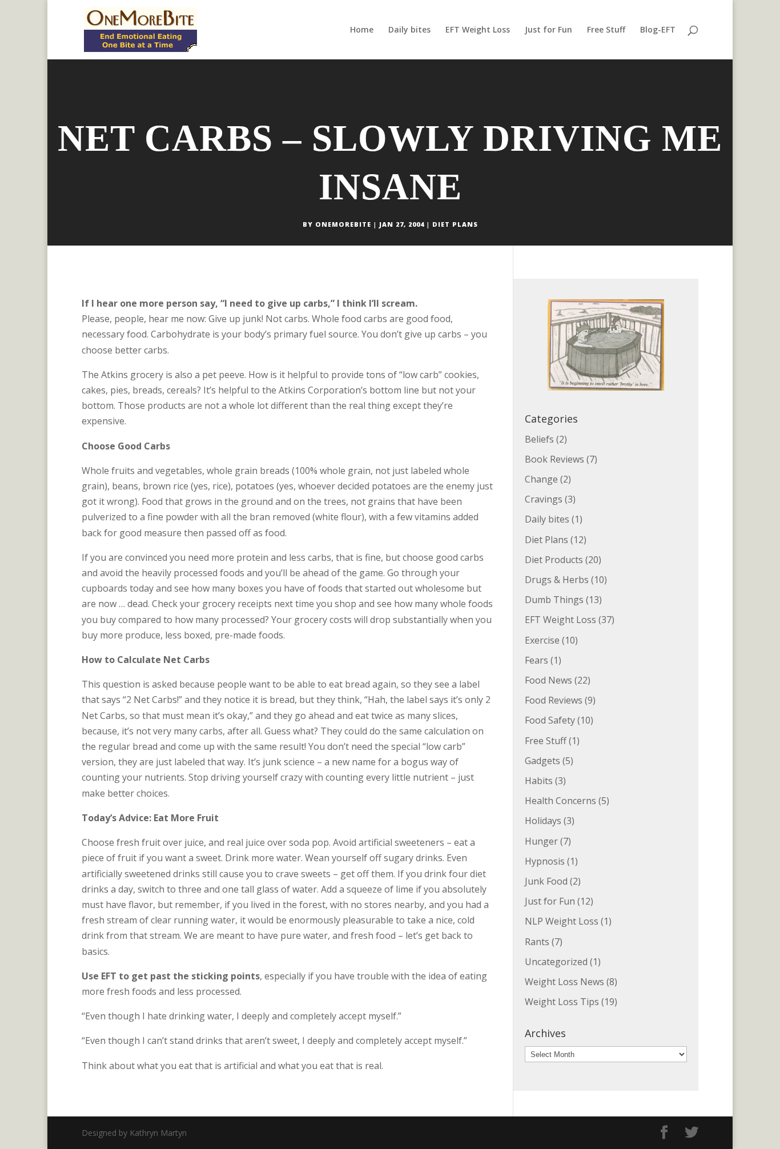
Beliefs (539, 439)
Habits (539, 780)
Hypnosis (545, 861)
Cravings (543, 499)
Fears (536, 660)
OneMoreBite (343, 224)
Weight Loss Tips (562, 1001)
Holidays (543, 820)
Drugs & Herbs (557, 579)
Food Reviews (553, 700)
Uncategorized (556, 961)
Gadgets (542, 760)
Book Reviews (554, 459)
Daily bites (409, 30)
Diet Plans (455, 224)
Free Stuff (606, 30)
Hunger (541, 841)
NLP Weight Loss (561, 921)
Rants (537, 941)
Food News (548, 680)
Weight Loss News (564, 981)
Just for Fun (548, 30)
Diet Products (554, 559)
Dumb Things (554, 599)
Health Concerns (560, 800)
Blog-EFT (658, 30)
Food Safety (550, 720)
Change (541, 479)
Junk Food (546, 881)
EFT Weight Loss (477, 30)
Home (361, 30)
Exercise (542, 640)
